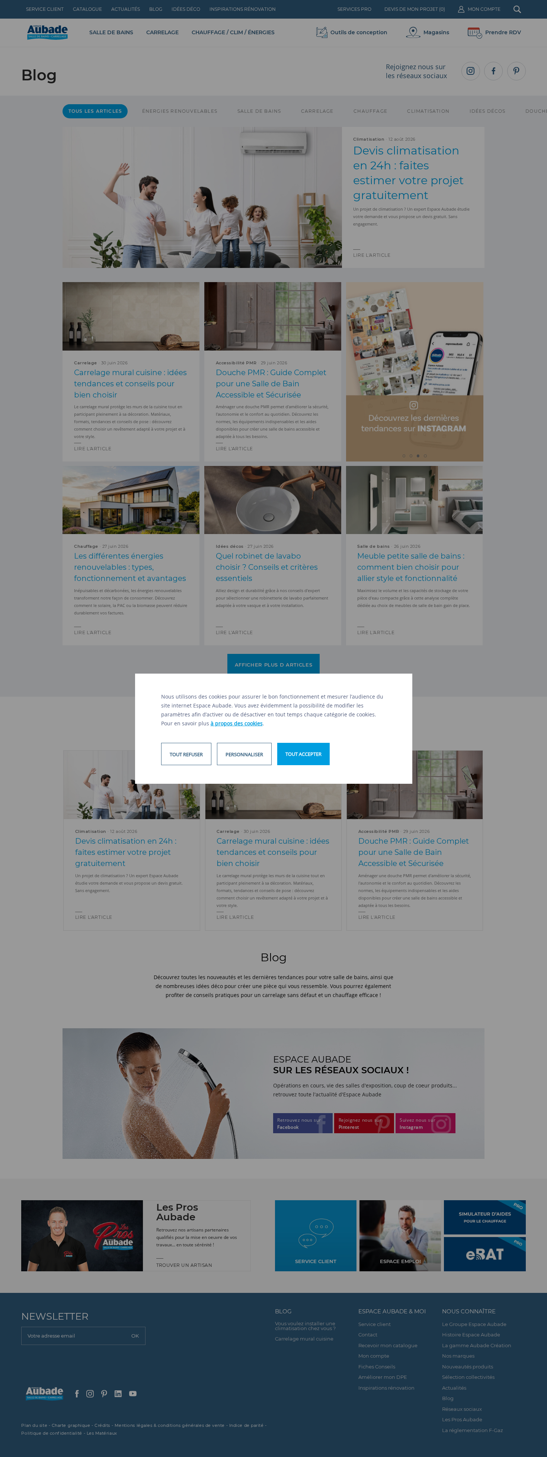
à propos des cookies (237, 723)
